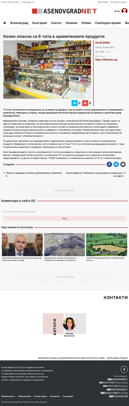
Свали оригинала (12, 43)
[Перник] (118, 396)
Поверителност (8, 396)
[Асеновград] (64, 11)
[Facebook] (124, 369)
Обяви (86, 23)
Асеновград (19, 23)
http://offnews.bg (106, 59)
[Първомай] (117, 389)
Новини (71, 23)
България (39, 23)
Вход (117, 11)
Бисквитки (55, 396)
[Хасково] (118, 379)
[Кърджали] (115, 386)
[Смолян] (114, 393)
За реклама (68, 396)
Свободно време (108, 23)
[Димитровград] (113, 383)
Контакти (116, 298)
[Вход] (124, 11)
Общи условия (24, 396)
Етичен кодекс (40, 396)
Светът (56, 23)
